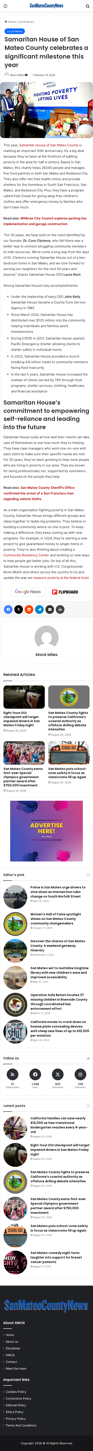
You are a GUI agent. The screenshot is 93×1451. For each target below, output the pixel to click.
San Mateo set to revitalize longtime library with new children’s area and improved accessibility (59, 972)
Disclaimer (13, 1348)
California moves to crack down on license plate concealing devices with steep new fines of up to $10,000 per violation (59, 1029)
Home (11, 21)
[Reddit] (29, 609)
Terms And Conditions (21, 1425)
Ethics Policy (15, 1412)
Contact (11, 1362)
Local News (26, 21)
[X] (18, 609)
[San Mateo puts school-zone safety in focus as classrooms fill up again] (69, 753)
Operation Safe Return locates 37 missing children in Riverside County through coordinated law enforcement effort (58, 1002)
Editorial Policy (16, 1405)
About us (12, 1341)
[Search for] (87, 7)
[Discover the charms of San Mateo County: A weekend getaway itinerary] (15, 951)
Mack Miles (17, 75)
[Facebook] (8, 609)
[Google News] (27, 592)
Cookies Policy (16, 1391)
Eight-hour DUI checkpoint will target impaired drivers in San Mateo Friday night (21, 719)
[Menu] (5, 7)
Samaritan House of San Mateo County (48, 145)
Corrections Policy (18, 1398)
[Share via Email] (49, 609)
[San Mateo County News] (46, 6)
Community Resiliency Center (26, 555)
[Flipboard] (65, 592)
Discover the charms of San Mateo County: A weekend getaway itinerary (57, 945)
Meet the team (16, 1368)
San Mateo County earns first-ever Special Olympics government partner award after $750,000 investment (23, 777)
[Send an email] (26, 75)
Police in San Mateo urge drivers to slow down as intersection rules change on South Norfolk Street (58, 892)
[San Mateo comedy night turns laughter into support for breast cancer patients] (15, 1263)
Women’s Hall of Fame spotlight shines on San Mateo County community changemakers (55, 919)
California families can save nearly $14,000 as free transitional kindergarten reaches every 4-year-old (59, 1125)
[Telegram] (39, 609)
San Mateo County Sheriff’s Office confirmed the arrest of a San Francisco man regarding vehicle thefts (39, 493)
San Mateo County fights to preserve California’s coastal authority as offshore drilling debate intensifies (68, 721)
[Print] (60, 609)
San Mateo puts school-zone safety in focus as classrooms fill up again (67, 773)
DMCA (10, 1355)
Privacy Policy (16, 1418)
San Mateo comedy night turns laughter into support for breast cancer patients (56, 1257)
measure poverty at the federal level (61, 578)
